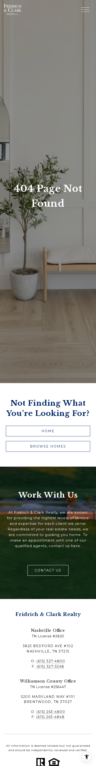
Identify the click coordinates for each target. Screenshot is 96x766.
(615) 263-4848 (50, 717)
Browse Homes (48, 446)
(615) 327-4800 (50, 661)
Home (48, 431)
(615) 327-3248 (50, 666)
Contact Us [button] (48, 570)
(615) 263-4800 (50, 712)
